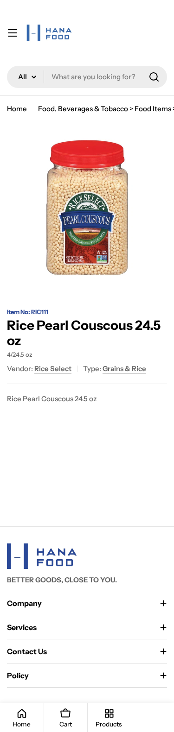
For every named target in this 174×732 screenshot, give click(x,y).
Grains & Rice (124, 368)
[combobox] (87, 77)
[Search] (154, 76)
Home (17, 108)
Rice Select (52, 368)
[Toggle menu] (12, 32)
